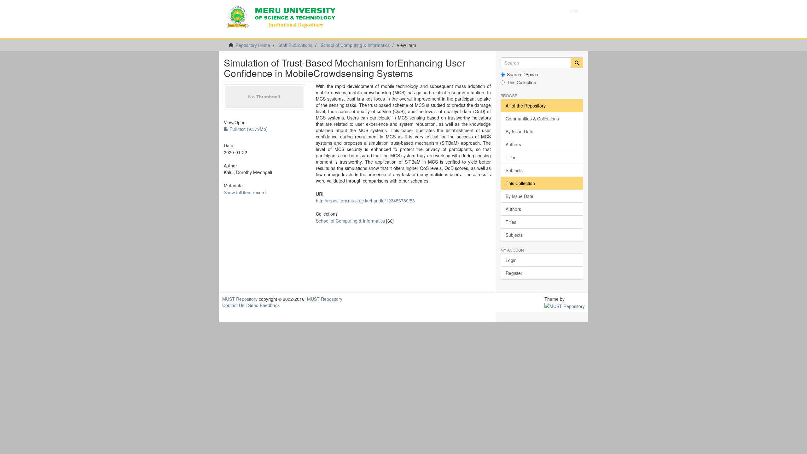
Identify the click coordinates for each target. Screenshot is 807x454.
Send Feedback (264, 305)
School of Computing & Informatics (355, 45)
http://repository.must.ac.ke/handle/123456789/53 (365, 200)
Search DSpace (522, 74)
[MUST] (564, 305)
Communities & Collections (532, 118)
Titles (511, 157)
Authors (513, 144)
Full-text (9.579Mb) (248, 129)
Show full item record (245, 192)
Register (514, 273)
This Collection (521, 82)
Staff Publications (295, 45)
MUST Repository (240, 299)
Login (511, 260)
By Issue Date (519, 131)
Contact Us (233, 305)
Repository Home (252, 45)
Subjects (514, 170)
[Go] (577, 62)
